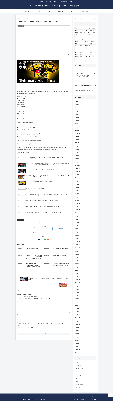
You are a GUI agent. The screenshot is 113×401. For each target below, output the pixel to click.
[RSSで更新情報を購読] (48, 239)
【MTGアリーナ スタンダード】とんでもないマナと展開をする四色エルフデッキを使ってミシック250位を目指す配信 (85, 75)
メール (19, 318)
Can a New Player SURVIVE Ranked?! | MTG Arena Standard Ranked (85, 86)
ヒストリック (21, 219)
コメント (20, 300)
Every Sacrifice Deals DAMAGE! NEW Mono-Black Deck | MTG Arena (85, 81)
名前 (18, 314)
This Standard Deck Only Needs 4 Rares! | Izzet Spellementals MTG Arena (84, 91)
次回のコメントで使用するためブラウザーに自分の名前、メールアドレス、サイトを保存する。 (41, 323)
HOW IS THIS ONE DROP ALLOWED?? (84, 70)
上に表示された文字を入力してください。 (27, 327)
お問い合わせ (93, 396)
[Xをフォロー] (42, 239)
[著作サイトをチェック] (39, 239)
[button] (52, 232)
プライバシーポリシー (85, 396)
